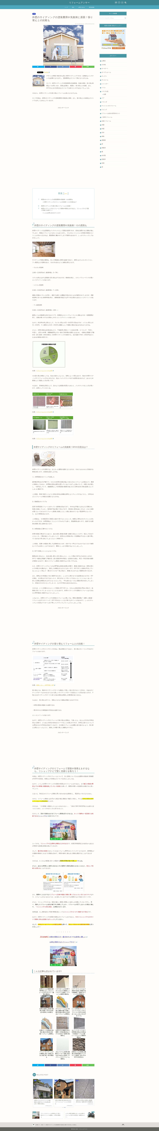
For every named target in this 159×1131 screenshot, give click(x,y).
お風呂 (104, 60)
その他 (104, 64)
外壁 (34, 13)
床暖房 (104, 147)
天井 (103, 132)
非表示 (66, 193)
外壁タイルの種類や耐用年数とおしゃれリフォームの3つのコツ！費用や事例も (46, 991)
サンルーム (105, 80)
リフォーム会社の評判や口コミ (111, 113)
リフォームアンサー (79, 2)
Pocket (46, 72)
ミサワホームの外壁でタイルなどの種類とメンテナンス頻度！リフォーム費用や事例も (63, 991)
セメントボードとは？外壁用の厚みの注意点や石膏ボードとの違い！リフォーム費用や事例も (79, 1034)
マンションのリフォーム (109, 105)
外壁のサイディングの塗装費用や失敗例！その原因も (57, 199)
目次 (73, 7)
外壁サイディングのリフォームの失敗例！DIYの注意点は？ (60, 202)
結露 (105, 94)
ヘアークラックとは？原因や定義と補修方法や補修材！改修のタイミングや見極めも (79, 991)
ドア (103, 98)
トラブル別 (105, 91)
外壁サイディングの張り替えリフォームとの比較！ (56, 206)
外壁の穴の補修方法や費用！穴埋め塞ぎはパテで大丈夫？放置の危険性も (63, 1033)
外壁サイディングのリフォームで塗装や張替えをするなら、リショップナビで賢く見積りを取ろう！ (65, 209)
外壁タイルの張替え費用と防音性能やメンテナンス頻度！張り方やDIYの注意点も (79, 1054)
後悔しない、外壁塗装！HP (45, 685)
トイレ (104, 87)
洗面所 (104, 159)
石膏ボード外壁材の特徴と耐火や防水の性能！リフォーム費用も (47, 1032)
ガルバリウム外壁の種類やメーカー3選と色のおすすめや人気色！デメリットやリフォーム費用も (62, 1055)
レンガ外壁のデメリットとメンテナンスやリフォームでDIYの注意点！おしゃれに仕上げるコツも (79, 1012)
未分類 (104, 155)
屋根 (103, 136)
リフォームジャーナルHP (44, 370)
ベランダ (104, 102)
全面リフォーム (106, 121)
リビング (104, 109)
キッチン (104, 76)
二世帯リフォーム (107, 117)
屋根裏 (104, 140)
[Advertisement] (63, 119)
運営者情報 (91, 7)
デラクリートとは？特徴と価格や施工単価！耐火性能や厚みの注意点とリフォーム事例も (63, 1011)
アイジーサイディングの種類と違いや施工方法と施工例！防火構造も (47, 1054)
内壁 (103, 125)
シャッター (105, 83)
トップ (66, 7)
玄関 (103, 163)
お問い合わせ (81, 7)
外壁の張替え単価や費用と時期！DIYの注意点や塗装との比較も (47, 1010)
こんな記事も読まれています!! (52, 213)
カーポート (105, 68)
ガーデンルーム (106, 72)
